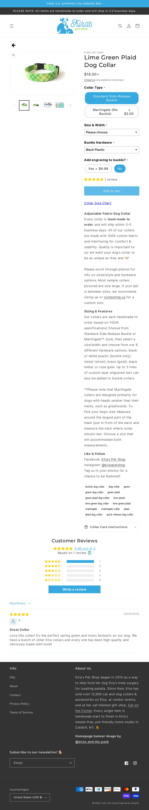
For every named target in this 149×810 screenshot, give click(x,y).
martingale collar (110, 508)
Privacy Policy (19, 703)
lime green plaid (122, 503)
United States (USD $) (28, 797)
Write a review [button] (74, 589)
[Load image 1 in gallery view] (24, 105)
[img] (19, 614)
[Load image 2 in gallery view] (36, 105)
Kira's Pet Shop (109, 803)
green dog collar (94, 492)
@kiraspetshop (113, 465)
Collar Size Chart (97, 203)
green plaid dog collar (97, 497)
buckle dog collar (94, 486)
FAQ (12, 677)
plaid (126, 508)
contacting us (115, 297)
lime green (119, 497)
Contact (15, 695)
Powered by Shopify (128, 803)
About (14, 686)
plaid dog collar (93, 514)
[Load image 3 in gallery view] (48, 105)
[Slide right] (70, 105)
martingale (91, 508)
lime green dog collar (97, 503)
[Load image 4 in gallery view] (60, 105)
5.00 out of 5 (84, 548)
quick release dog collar (120, 514)
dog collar (114, 486)
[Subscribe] (70, 762)
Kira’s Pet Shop (114, 459)
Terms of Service (21, 712)
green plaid (113, 492)
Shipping (89, 79)
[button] (11, 26)
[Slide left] (14, 105)
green (127, 486)
